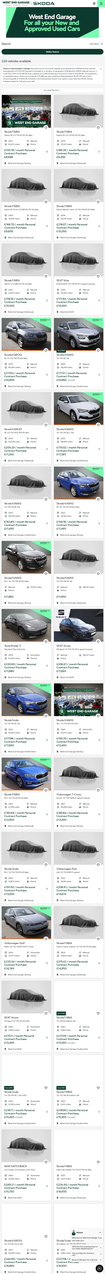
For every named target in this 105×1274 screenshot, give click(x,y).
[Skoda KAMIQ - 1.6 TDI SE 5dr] (78, 334)
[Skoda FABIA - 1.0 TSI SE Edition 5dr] (78, 997)
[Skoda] (44, 3)
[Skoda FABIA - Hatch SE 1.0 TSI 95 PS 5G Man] (26, 111)
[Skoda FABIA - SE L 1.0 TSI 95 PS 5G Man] (26, 774)
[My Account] (94, 3)
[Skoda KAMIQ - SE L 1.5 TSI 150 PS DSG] (78, 699)
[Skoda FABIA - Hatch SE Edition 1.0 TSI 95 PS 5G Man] (78, 1145)
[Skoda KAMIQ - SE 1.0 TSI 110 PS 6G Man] (78, 483)
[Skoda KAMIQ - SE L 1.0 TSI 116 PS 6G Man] (26, 557)
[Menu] (101, 3)
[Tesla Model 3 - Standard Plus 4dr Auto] (26, 625)
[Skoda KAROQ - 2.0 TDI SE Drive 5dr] (26, 1220)
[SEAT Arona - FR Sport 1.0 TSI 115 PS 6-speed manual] (78, 625)
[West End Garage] (16, 3)
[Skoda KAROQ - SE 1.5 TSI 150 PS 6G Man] (26, 334)
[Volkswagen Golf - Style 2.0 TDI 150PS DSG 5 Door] (26, 922)
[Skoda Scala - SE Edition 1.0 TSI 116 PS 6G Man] (78, 1220)
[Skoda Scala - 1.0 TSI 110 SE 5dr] (26, 699)
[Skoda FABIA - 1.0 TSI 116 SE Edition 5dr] (78, 1071)
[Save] (46, 127)
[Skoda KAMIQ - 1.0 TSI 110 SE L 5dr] (78, 408)
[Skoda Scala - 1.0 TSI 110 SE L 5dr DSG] (26, 1071)
